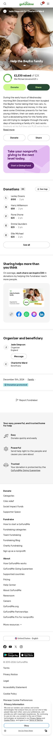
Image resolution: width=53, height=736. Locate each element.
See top (44, 189)
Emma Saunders (19, 224)
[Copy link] (11, 314)
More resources (11, 624)
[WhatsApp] (26, 314)
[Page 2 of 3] (27, 65)
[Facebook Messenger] (34, 314)
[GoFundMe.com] (26, 3)
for (26, 11)
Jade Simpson (18, 344)
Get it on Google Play (11, 655)
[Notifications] (41, 3)
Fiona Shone (17, 214)
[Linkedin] (41, 314)
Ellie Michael (17, 233)
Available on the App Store (27, 655)
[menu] (48, 3)
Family (31, 379)
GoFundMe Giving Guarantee (25, 470)
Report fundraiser (28, 400)
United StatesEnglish (28, 638)
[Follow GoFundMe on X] (15, 646)
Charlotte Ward (19, 363)
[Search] (5, 3)
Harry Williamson (19, 205)
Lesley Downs (18, 196)
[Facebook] (19, 314)
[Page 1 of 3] (25, 65)
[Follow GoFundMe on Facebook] (5, 646)
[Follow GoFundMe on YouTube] (10, 646)
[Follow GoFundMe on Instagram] (21, 646)
